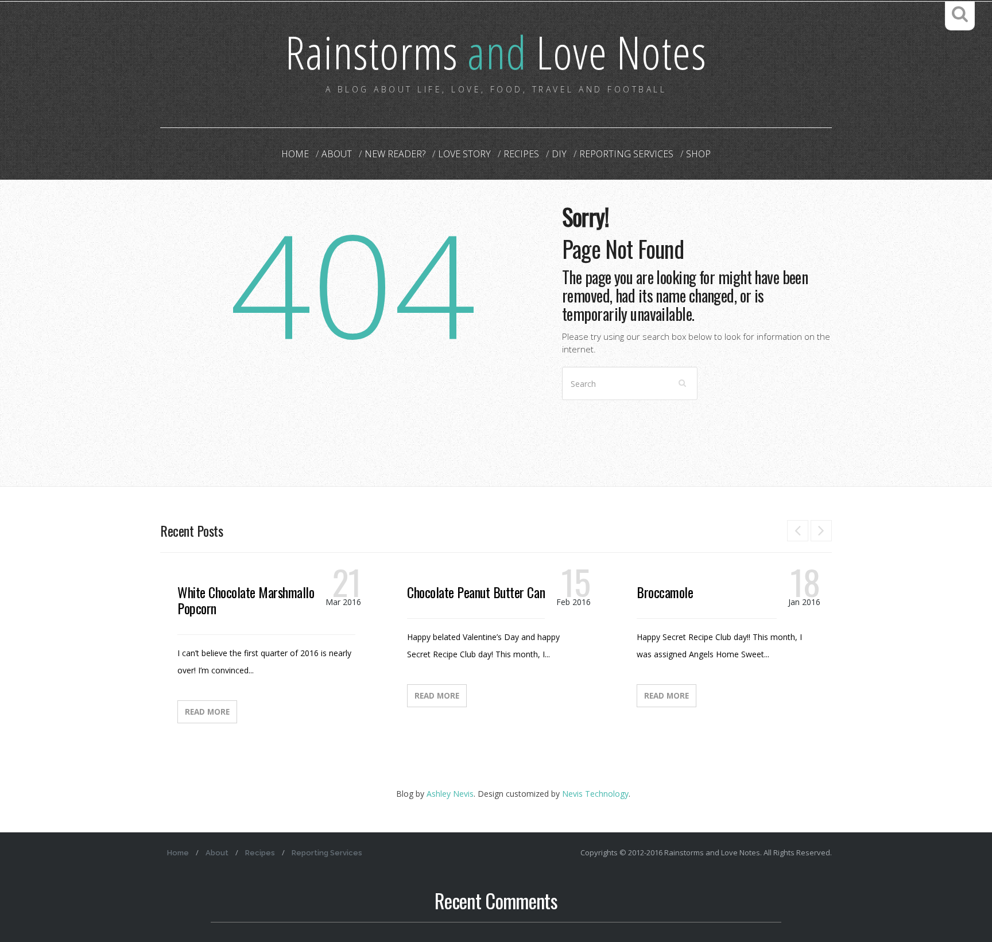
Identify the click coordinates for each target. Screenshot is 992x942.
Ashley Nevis (450, 793)
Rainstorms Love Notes (496, 51)
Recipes (521, 154)
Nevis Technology (595, 793)
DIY (559, 154)
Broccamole (665, 592)
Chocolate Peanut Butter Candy (481, 592)
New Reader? (395, 154)
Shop (698, 154)
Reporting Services (626, 154)
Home (295, 154)
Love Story (464, 154)
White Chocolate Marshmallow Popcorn (249, 600)
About (336, 154)
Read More (207, 712)
